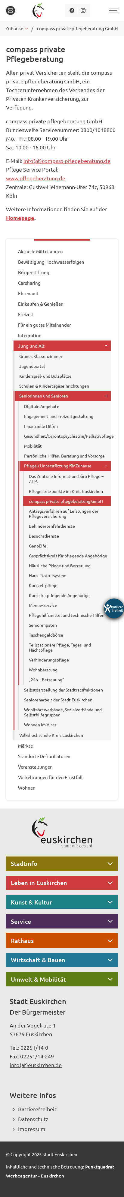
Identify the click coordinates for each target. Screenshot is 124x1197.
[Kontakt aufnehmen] (10, 10)
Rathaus (22, 940)
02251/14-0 (34, 1047)
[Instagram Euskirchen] (83, 10)
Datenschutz (33, 1119)
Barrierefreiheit (37, 1109)
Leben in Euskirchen (39, 882)
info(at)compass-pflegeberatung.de (66, 161)
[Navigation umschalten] (113, 10)
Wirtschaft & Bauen (38, 960)
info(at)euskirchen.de (36, 1065)
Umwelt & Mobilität (38, 979)
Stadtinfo (24, 863)
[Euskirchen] (39, 10)
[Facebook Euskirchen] (72, 10)
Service (21, 921)
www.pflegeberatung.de (35, 178)
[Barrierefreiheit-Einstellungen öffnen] (114, 608)
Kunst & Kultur (31, 902)
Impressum (31, 1129)
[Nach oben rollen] (111, 1184)
